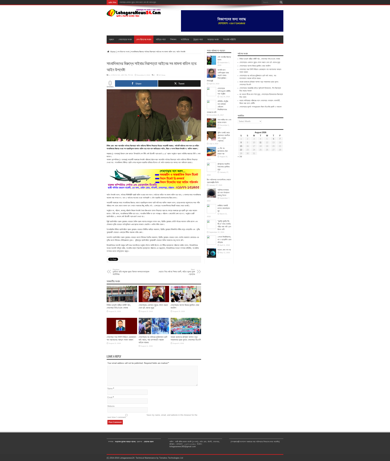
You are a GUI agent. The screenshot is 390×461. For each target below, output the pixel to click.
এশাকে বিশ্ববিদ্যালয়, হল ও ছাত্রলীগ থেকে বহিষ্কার (224, 239)
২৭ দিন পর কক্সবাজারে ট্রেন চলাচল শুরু (223, 151)
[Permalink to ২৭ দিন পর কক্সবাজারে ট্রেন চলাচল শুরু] (211, 155)
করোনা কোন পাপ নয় (224, 250)
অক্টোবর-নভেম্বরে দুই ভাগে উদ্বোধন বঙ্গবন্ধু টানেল (223, 192)
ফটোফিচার (185, 39)
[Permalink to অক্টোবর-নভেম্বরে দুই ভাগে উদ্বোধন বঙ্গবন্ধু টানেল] (211, 197)
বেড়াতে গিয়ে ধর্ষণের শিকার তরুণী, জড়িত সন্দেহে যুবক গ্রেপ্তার (177, 272)
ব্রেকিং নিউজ (124, 75)
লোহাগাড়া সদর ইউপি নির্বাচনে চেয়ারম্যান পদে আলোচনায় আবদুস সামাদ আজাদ (121, 338)
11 (260, 142)
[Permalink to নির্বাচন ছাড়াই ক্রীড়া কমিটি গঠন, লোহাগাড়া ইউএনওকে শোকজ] (122, 301)
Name (110, 388)
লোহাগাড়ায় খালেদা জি (125, 2)
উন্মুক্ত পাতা (198, 39)
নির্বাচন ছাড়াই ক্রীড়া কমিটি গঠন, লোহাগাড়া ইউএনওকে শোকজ (119, 306)
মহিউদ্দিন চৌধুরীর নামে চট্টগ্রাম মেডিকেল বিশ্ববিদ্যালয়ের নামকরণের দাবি (217, 106)
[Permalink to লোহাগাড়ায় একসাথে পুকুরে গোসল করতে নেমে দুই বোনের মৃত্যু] (154, 301)
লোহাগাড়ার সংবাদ (125, 39)
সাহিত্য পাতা (161, 39)
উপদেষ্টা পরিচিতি (229, 39)
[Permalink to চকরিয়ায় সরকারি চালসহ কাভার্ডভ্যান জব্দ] (211, 212)
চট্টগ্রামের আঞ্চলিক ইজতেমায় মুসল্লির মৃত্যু (224, 167)
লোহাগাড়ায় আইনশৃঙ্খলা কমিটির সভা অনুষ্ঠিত (224, 91)
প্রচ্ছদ (111, 39)
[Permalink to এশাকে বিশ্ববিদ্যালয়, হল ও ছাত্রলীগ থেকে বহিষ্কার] (211, 244)
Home (112, 52)
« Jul (240, 156)
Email (109, 397)
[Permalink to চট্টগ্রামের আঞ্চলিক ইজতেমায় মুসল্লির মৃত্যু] (211, 171)
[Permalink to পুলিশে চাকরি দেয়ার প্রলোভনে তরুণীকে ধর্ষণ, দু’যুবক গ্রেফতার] (211, 140)
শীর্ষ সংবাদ (130, 75)
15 (241, 146)
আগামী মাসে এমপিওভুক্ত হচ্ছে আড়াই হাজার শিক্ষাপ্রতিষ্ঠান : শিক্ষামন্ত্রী (218, 75)
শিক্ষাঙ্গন (173, 39)
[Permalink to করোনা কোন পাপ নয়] (211, 257)
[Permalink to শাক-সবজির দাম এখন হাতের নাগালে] (211, 127)
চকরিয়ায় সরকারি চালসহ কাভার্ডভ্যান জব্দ (224, 208)
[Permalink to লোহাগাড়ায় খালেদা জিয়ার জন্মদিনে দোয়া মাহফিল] (186, 301)
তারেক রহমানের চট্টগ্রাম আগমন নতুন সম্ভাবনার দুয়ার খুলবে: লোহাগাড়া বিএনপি (186, 338)
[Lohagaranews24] (134, 14)
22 (241, 150)
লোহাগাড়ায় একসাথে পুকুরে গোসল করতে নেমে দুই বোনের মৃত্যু (153, 306)
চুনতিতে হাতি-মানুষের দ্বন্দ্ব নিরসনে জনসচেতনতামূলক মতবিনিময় (131, 272)
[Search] (281, 2)
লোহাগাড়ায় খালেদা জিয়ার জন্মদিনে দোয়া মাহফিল (255, 66)
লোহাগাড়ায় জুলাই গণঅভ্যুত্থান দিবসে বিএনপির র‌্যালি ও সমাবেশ (260, 107)
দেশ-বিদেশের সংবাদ (143, 39)
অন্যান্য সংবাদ (213, 39)
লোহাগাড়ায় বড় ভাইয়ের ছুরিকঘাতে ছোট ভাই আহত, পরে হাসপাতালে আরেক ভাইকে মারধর (153, 340)
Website (111, 406)
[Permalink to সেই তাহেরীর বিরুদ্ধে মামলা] (211, 64)
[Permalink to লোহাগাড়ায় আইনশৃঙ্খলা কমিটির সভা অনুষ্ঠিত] (211, 95)
